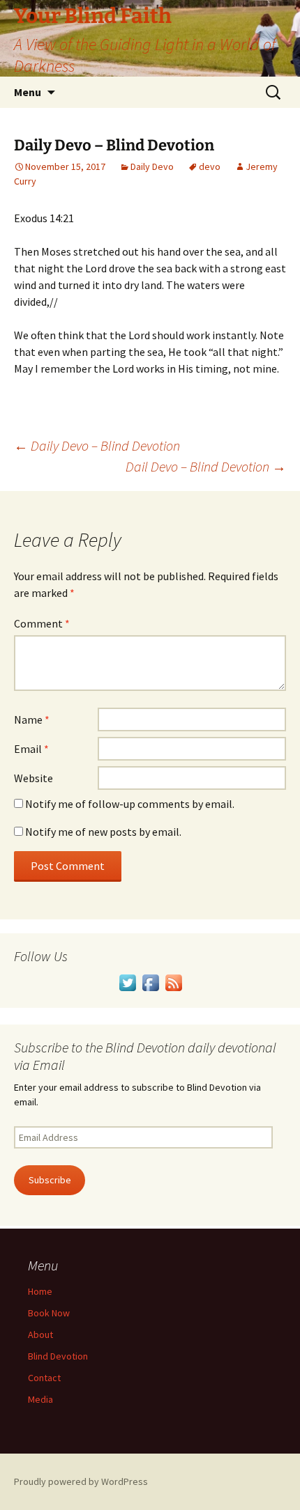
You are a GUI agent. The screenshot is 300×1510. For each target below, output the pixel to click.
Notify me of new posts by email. (103, 832)
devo (209, 166)
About (40, 1334)
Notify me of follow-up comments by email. (129, 804)
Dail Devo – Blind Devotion (206, 466)
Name (32, 719)
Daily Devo (152, 166)
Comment (42, 623)
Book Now (49, 1313)
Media (40, 1399)
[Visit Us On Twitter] (127, 981)
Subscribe (50, 1180)
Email (31, 749)
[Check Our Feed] (173, 981)
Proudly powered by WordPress (81, 1481)
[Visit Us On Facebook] (150, 981)
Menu (27, 92)
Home (40, 1291)
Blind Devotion (58, 1356)
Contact (44, 1377)
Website (33, 778)
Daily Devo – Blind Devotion (97, 445)
